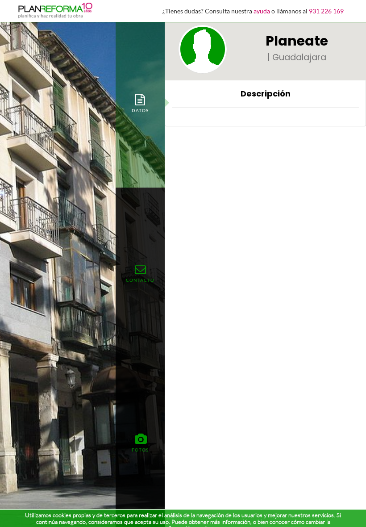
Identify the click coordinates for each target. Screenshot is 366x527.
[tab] (140, 103)
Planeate (297, 40)
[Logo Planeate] (202, 49)
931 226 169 (326, 11)
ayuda (262, 11)
